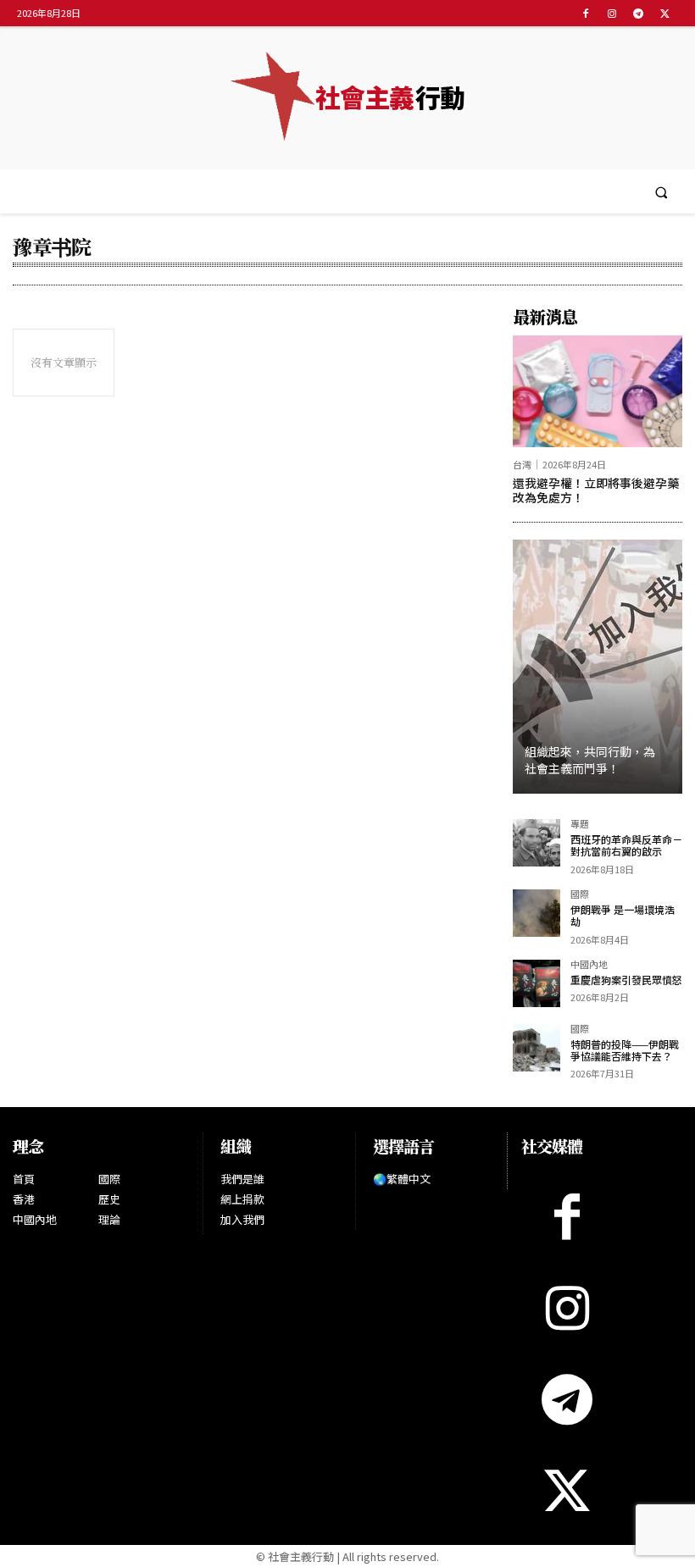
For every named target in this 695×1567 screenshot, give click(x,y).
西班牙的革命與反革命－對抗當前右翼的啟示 (626, 845)
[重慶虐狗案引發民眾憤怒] (536, 983)
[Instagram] (611, 13)
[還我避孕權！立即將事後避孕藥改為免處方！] (597, 391)
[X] (665, 13)
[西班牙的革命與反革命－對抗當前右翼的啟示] (536, 843)
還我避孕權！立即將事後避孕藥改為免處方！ (596, 490)
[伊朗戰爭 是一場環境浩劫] (536, 913)
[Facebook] (585, 13)
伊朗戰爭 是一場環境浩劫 (622, 915)
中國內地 (589, 965)
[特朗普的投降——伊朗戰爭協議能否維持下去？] (536, 1047)
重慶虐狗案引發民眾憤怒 (626, 979)
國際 (579, 894)
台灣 (522, 464)
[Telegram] (639, 13)
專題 (579, 824)
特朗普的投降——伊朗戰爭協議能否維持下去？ (624, 1050)
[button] (661, 191)
